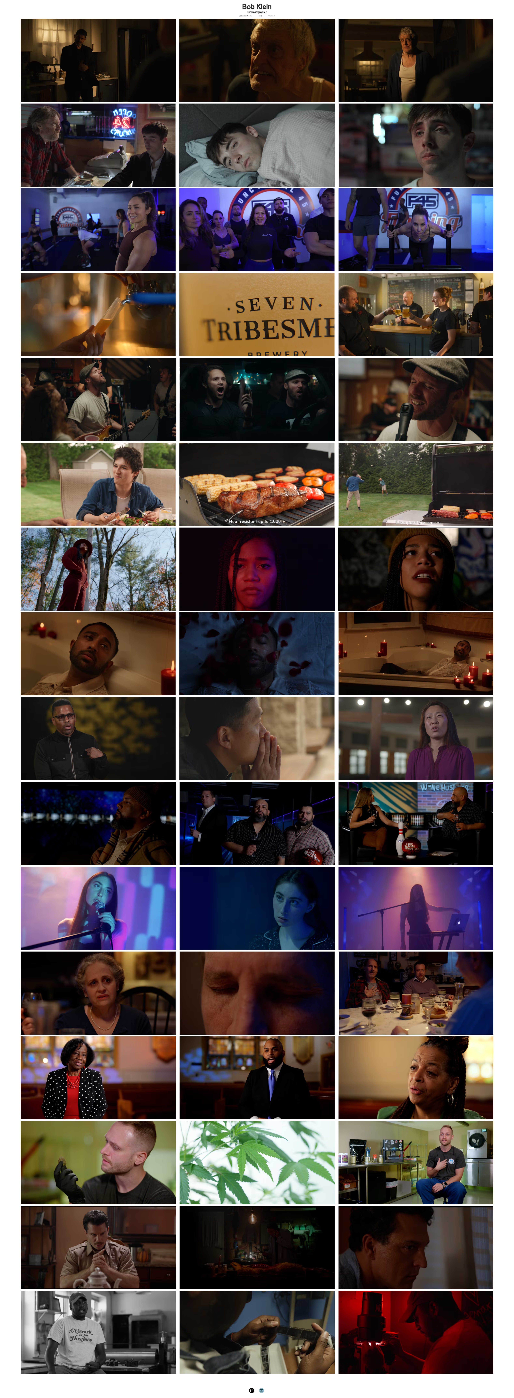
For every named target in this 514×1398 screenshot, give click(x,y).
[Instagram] (251, 1390)
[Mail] (261, 1390)
